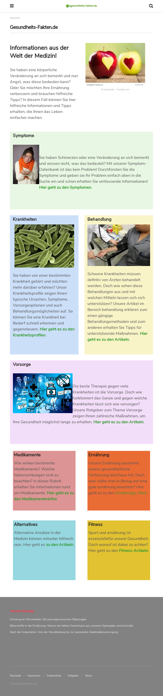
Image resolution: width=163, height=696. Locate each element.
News (88, 676)
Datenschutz (54, 676)
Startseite (15, 676)
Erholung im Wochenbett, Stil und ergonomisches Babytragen (48, 619)
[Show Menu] (12, 6)
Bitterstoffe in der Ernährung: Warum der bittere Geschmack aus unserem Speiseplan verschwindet (71, 626)
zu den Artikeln (59, 544)
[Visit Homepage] (81, 6)
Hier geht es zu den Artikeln (118, 422)
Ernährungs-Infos (131, 493)
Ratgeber (73, 676)
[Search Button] (151, 6)
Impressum (34, 676)
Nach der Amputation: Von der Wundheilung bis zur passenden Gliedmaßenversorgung (64, 632)
